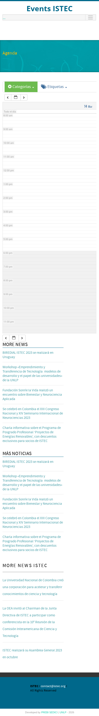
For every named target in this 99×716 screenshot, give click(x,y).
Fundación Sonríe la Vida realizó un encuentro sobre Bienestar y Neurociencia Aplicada (32, 394)
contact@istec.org (53, 686)
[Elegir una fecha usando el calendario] (16, 97)
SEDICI (53, 712)
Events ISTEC (49, 8)
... (4, 17)
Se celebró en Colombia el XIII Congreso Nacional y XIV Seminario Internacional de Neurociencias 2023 (33, 413)
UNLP (63, 712)
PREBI (45, 712)
